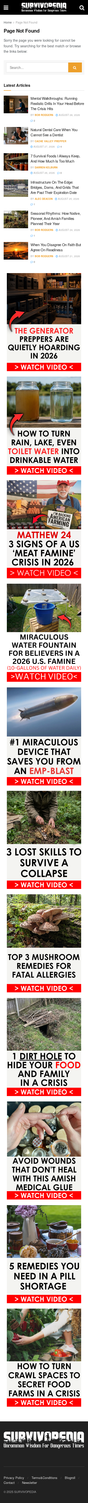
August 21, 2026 (69, 256)
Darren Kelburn (46, 167)
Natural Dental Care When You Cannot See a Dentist (54, 132)
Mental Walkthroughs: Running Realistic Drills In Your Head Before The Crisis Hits (57, 103)
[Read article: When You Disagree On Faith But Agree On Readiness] (16, 251)
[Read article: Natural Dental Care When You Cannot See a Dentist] (16, 136)
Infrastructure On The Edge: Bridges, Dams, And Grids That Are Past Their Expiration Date (54, 187)
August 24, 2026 (69, 230)
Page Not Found (26, 22)
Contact (9, 1482)
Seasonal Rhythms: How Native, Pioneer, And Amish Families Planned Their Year (55, 218)
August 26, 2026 (44, 173)
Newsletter (29, 1482)
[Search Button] (81, 7)
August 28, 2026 (69, 115)
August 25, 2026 (68, 199)
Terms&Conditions (44, 1477)
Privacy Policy (14, 1477)
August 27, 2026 (44, 146)
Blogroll (70, 1477)
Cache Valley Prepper (50, 141)
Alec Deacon (44, 199)
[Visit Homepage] (44, 7)
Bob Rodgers (44, 115)
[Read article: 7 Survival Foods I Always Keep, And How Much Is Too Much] (16, 162)
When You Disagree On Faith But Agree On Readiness (56, 247)
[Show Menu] (6, 7)
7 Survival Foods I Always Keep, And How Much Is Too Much (55, 158)
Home (8, 22)
